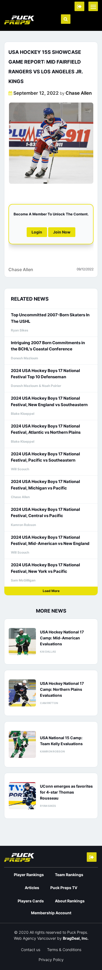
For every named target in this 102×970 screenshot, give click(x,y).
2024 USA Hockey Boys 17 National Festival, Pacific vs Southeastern (45, 457)
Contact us (30, 949)
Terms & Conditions (64, 949)
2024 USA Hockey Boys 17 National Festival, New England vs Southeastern (49, 401)
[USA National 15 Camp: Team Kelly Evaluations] (22, 744)
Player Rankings (29, 874)
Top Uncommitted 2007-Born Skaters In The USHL (50, 318)
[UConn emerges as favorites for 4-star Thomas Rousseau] (22, 795)
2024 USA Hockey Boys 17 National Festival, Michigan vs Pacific (45, 484)
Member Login (79, 6)
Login (37, 232)
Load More (51, 591)
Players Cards (31, 901)
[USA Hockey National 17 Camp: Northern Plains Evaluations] (22, 692)
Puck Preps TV (63, 887)
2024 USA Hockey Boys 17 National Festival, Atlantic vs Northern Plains (46, 429)
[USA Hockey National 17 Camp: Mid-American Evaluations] (22, 641)
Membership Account (51, 912)
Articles (32, 887)
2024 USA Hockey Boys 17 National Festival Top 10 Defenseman (45, 373)
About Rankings (70, 901)
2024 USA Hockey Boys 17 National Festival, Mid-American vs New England (50, 540)
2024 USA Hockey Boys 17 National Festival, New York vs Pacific (45, 568)
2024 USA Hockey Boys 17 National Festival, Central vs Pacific (45, 512)
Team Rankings (69, 874)
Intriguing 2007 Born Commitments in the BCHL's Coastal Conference (48, 345)
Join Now (61, 232)
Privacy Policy (51, 959)
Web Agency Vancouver (35, 938)
